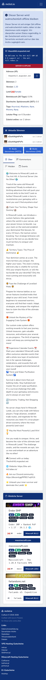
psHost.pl (5, 666)
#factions (25, 106)
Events (24, 166)
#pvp (16, 109)
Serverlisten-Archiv (8, 631)
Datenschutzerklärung (9, 629)
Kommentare (25, 159)
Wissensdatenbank (8, 637)
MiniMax (4, 674)
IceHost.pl (5, 663)
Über (10, 159)
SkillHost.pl (5, 652)
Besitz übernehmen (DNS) (33, 150)
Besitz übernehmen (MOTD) (13, 150)
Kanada (17, 91)
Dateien (4, 639)
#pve (32, 106)
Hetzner (4, 650)
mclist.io (10, 4)
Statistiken (5, 634)
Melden (11, 166)
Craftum (4, 615)
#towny (9, 109)
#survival (16, 106)
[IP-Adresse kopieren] (37, 75)
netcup (4, 647)
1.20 (16, 86)
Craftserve (5, 660)
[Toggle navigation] (41, 4)
